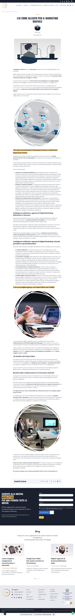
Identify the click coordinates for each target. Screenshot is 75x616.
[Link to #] (71, 1)
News (37, 14)
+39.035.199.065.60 (18, 592)
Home (3, 11)
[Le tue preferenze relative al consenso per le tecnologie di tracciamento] (2, 614)
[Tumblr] (51, 481)
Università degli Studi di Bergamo (22, 87)
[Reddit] (45, 481)
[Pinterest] (53, 481)
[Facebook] (41, 481)
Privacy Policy (53, 610)
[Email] (60, 481)
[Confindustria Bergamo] (67, 589)
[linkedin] (68, 1)
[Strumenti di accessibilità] (5, 614)
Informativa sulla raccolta (26, 614)
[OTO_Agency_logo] (4, 3)
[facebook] (60, 1)
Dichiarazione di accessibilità (67, 610)
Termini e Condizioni (46, 610)
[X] (43, 481)
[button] (26, 5)
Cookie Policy (59, 610)
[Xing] (58, 481)
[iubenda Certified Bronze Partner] (67, 601)
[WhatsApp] (49, 481)
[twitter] (64, 1)
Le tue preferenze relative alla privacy (42, 614)
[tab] (35, 578)
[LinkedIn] (47, 481)
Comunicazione (6, 568)
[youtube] (66, 1)
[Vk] (55, 481)
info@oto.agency (18, 594)
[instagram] (62, 1)
